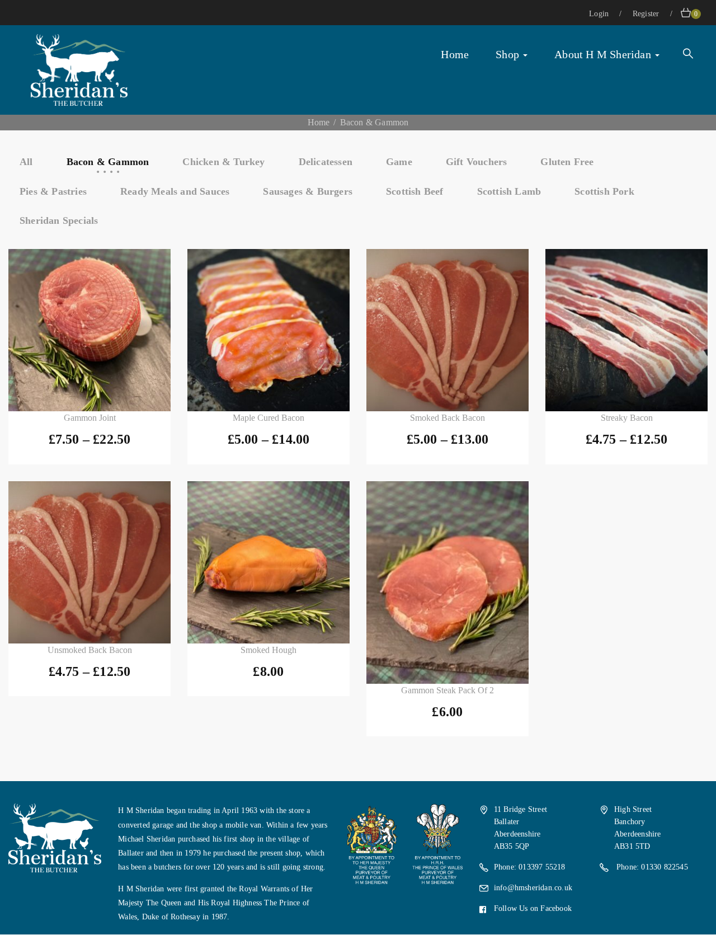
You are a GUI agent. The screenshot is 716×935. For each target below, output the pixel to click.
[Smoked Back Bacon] (447, 330)
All (26, 161)
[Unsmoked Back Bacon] (89, 562)
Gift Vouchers (476, 161)
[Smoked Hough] (268, 562)
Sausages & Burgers (307, 191)
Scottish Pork (604, 191)
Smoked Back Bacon (447, 417)
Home (455, 54)
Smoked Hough (268, 650)
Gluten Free (566, 161)
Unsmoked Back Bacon (90, 650)
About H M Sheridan (604, 54)
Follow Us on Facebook (533, 908)
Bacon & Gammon (108, 161)
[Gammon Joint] (89, 330)
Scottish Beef (415, 191)
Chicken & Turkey (223, 161)
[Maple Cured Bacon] (268, 330)
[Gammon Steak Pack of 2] (447, 582)
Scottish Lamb (509, 191)
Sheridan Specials (59, 220)
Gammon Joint (90, 417)
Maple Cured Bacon (268, 417)
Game (399, 161)
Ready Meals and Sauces (174, 191)
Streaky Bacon (627, 417)
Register (647, 14)
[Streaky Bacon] (626, 330)
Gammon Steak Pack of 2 (447, 690)
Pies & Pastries (53, 191)
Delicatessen (325, 161)
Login (600, 14)
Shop (509, 54)
